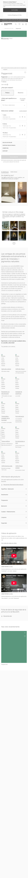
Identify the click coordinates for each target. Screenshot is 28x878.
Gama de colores (6, 369)
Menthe (4, 81)
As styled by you (5, 171)
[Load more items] (14, 243)
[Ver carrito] (26, 24)
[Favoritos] (19, 24)
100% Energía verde (6, 466)
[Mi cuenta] (22, 24)
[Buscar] (16, 24)
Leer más (3, 84)
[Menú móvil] (2, 24)
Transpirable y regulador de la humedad (5, 418)
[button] (8, 192)
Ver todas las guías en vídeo (9, 543)
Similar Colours (13, 171)
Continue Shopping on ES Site (15, 15)
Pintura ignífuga (5, 441)
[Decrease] (20, 117)
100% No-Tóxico (19, 369)
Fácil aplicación (19, 416)
